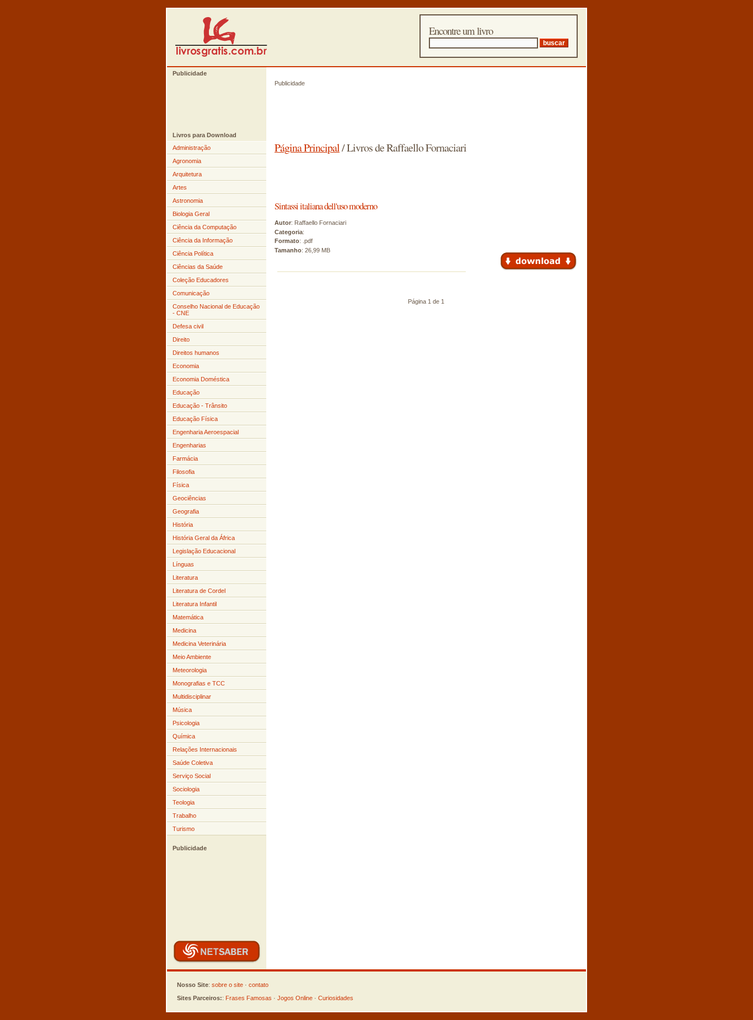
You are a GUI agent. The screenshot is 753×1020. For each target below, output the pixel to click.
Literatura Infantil (195, 604)
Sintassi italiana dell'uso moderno (326, 206)
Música (182, 709)
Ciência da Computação (204, 227)
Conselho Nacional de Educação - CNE (216, 309)
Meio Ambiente (192, 657)
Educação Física (195, 418)
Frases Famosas (248, 998)
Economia (186, 366)
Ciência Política (193, 253)
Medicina (184, 630)
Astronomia (188, 200)
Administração (192, 147)
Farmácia (185, 458)
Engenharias (189, 445)
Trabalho (184, 815)
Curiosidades (335, 998)
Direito (181, 339)
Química (184, 736)
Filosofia (184, 471)
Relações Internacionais (205, 749)
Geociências (189, 498)
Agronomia (187, 161)
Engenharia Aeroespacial (206, 432)
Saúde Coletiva (193, 762)
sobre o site (227, 984)
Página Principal (307, 147)
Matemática (188, 617)
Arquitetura (187, 174)
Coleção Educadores (201, 280)
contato (258, 984)
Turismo (184, 828)
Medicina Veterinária (199, 643)
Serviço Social (192, 776)
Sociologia (186, 789)
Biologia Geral (191, 214)
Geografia (186, 511)
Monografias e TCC (199, 683)
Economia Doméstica (201, 379)
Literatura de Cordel (199, 590)
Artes (180, 187)
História (183, 524)
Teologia (184, 802)
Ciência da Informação (203, 240)
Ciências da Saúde (198, 266)
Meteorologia (190, 670)
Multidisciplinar (192, 696)
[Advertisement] (211, 104)
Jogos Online (295, 998)
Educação (186, 392)
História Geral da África (204, 538)
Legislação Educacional (204, 551)
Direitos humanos (196, 352)
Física (181, 485)
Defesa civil (188, 326)
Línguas (183, 564)
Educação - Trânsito (200, 405)
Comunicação (191, 293)
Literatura (185, 577)
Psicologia (186, 723)
